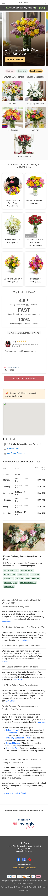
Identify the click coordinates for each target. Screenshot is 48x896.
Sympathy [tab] (22, 71)
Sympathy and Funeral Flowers (18, 737)
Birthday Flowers (13, 729)
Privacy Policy (21, 887)
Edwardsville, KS (27, 570)
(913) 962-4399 (13, 448)
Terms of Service (7, 887)
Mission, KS (8, 578)
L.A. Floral (24, 3)
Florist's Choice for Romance (21, 344)
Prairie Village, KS (10, 582)
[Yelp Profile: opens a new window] (29, 859)
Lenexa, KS (35, 574)
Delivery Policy (24, 890)
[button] (42, 890)
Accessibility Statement (37, 887)
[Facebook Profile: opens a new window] (18, 859)
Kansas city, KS (9, 574)
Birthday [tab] (10, 71)
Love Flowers (11, 732)
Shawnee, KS (9, 587)
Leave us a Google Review (24, 867)
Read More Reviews (24, 378)
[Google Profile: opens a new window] (24, 859)
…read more (5, 621)
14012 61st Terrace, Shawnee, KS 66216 (24, 846)
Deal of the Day (12, 748)
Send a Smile (13, 59)
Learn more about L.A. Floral (14, 793)
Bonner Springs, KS (11, 570)
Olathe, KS (19, 578)
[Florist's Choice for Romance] (7, 344)
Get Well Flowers (13, 743)
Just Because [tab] (36, 71)
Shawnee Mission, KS (28, 582)
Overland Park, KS (32, 578)
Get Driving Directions (16, 453)
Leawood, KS (23, 574)
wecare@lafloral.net (24, 851)
